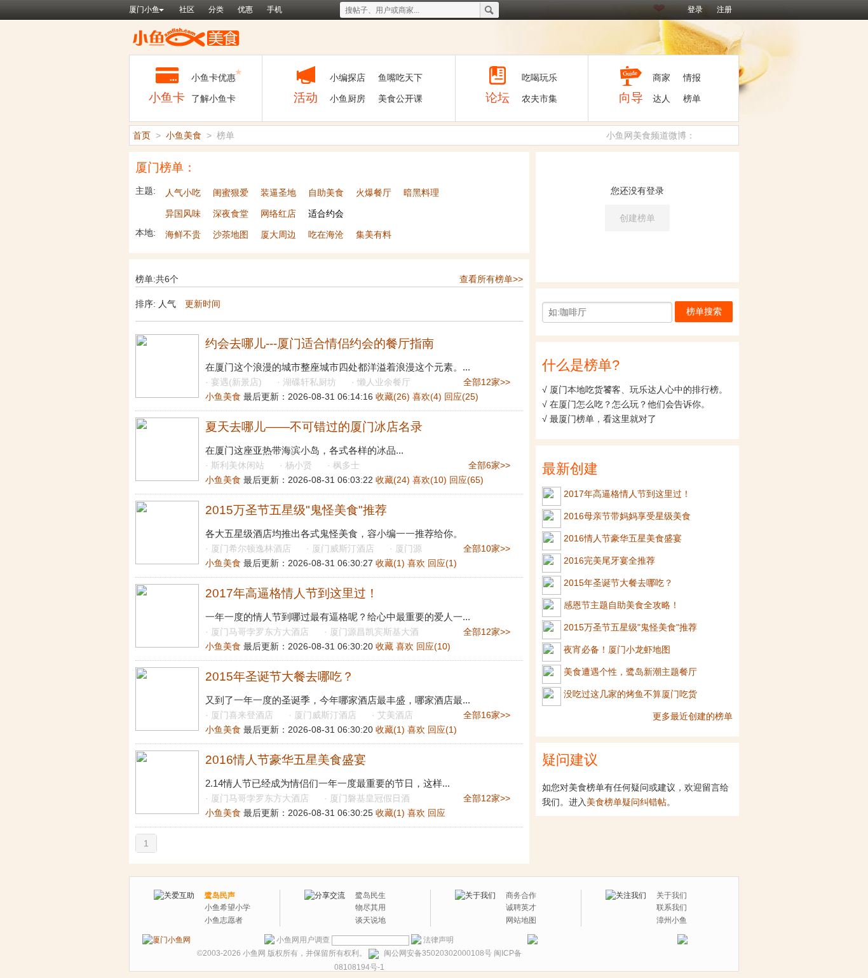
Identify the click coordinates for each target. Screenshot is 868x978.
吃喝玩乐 (539, 77)
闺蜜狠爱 (230, 192)
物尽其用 (370, 907)
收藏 (393, 396)
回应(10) (433, 646)
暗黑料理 (421, 192)
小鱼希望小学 (227, 907)
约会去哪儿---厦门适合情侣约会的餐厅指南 (319, 343)
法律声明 (438, 939)
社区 (186, 9)
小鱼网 (254, 953)
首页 (142, 135)
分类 (216, 9)
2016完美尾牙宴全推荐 (609, 560)
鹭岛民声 (220, 895)
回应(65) (466, 480)
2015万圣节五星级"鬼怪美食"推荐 (296, 510)
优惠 (245, 9)
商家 (661, 77)
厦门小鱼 (144, 9)
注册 (724, 9)
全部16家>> (486, 715)
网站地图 (521, 920)
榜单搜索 (704, 311)
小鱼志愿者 (224, 920)
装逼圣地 (278, 192)
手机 (274, 9)
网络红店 (278, 213)
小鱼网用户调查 (303, 939)
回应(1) (442, 563)
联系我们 (671, 907)
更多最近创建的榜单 (693, 716)
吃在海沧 (326, 234)
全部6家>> (489, 465)
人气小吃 (183, 192)
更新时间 (202, 304)
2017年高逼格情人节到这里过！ (291, 593)
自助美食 (326, 192)
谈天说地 (370, 920)
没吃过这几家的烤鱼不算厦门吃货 (630, 694)
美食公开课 (400, 98)
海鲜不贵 (183, 234)
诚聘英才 (521, 907)
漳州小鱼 (671, 920)
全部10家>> (486, 548)
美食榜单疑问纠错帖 (627, 802)
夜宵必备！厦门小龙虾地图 (617, 649)
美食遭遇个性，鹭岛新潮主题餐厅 (630, 672)
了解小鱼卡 (213, 98)
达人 (661, 98)
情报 (692, 77)
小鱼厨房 (347, 98)
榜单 (692, 98)
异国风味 (183, 213)
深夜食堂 (230, 213)
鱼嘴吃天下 (400, 77)
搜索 (489, 10)
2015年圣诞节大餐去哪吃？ (279, 676)
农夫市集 (539, 98)
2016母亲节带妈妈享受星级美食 (627, 516)
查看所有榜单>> (491, 279)
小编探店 (347, 77)
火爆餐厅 (373, 192)
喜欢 (427, 396)
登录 (695, 9)
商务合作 (521, 895)
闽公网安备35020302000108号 (438, 953)
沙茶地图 (230, 234)
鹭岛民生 (370, 895)
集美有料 (373, 234)
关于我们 (671, 895)
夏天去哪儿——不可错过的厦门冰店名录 (314, 426)
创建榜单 (637, 218)
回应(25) (461, 396)
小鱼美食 (186, 36)
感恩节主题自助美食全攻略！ (621, 605)
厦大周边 (278, 234)
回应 (436, 813)
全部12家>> (486, 382)
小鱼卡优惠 (213, 77)
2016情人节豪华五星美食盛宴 (285, 759)
